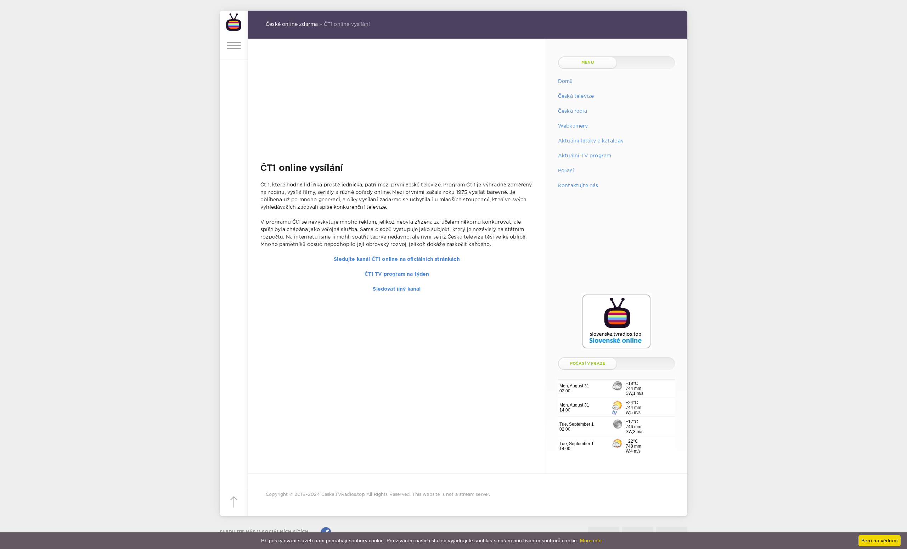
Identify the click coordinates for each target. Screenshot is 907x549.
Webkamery (573, 126)
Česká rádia (572, 111)
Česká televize (576, 96)
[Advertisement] (396, 106)
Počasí (566, 171)
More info (591, 540)
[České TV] (234, 21)
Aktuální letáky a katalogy (591, 141)
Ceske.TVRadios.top (343, 495)
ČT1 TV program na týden (397, 274)
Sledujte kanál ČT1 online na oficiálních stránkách (397, 259)
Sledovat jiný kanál (397, 289)
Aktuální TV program (584, 156)
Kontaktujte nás (578, 186)
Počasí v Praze (587, 363)
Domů (565, 81)
